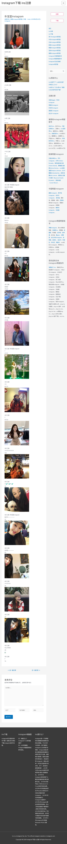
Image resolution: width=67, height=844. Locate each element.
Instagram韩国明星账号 (55, 59)
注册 (57, 14)
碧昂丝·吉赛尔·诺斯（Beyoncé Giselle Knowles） (57, 178)
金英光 (54, 240)
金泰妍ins (55, 230)
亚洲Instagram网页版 (55, 50)
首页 (50, 28)
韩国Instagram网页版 (16, 19)
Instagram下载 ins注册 (16, 3)
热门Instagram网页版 (55, 37)
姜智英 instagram (53, 110)
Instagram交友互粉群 (55, 61)
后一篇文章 (36, 670)
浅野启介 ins (52, 267)
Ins (13, 836)
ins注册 (51, 31)
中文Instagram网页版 (55, 39)
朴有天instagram (53, 108)
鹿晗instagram (53, 193)
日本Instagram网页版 (55, 42)
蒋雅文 (58, 242)
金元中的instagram (56, 237)
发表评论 (7, 19)
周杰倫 (58, 198)
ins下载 (51, 34)
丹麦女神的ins (53, 158)
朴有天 (53, 242)
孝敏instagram (53, 227)
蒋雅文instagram (53, 105)
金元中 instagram (53, 113)
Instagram (7, 21)
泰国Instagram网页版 (55, 53)
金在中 (59, 240)
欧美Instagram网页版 (55, 45)
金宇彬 (59, 232)
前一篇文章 (12, 670)
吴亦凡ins (51, 126)
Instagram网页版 (53, 64)
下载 (57, 21)
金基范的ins (55, 133)
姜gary (58, 235)
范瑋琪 (61, 200)
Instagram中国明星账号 (55, 56)
